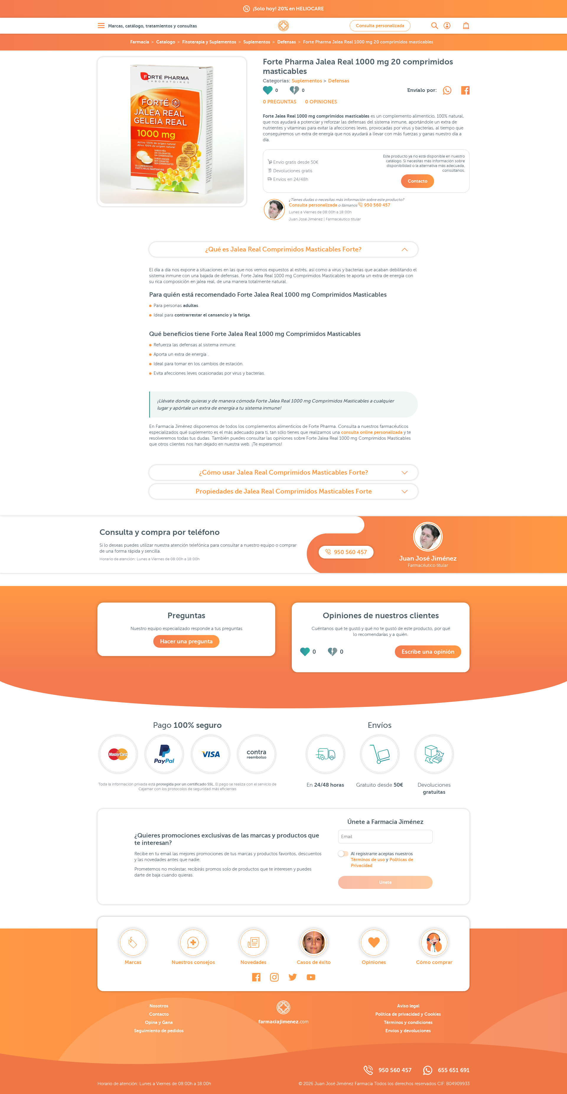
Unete (385, 882)
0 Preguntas (279, 102)
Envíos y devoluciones (408, 1030)
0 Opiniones (321, 102)
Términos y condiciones (408, 1022)
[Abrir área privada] (447, 25)
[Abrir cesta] (466, 25)
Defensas (286, 41)
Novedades (253, 962)
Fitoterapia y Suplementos (209, 41)
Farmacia (139, 41)
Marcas (133, 962)
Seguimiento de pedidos (159, 1030)
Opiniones (374, 962)
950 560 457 (377, 205)
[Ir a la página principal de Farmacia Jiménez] (283, 25)
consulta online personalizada (372, 432)
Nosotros (158, 1005)
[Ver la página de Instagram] (274, 977)
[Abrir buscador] (434, 25)
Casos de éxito (314, 962)
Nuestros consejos (193, 962)
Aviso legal (408, 1005)
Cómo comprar (434, 962)
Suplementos (256, 41)
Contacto (417, 181)
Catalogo (165, 41)
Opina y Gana (159, 1022)
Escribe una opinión (428, 652)
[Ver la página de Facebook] (256, 977)
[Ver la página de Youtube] (311, 977)
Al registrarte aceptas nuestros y (382, 859)
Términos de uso (368, 859)
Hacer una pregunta (186, 641)
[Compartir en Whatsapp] (447, 91)
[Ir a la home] (283, 1012)
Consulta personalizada (380, 25)
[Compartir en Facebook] (465, 91)
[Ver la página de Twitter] (292, 977)
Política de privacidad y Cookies (408, 1014)
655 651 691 (454, 1070)
